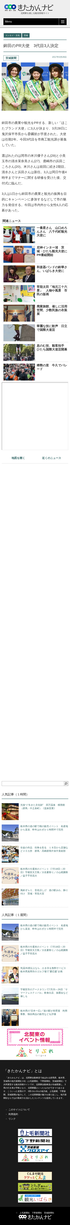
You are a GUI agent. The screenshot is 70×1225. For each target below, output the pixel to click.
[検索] (66, 783)
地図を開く (18, 458)
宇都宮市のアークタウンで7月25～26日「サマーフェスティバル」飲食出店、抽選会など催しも (44, 993)
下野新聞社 (37, 1213)
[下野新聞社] (35, 1143)
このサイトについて (19, 1109)
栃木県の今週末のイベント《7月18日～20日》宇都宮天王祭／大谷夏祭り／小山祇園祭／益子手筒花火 (44, 872)
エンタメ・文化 (12, 35)
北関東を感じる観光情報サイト (35, 13)
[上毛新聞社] (35, 1135)
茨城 (26, 35)
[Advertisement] (35, 616)
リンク (12, 1118)
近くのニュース (51, 458)
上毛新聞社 (25, 1213)
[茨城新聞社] (35, 1151)
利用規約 (13, 1114)
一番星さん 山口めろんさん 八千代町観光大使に (52, 231)
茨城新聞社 (49, 1213)
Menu (8, 21)
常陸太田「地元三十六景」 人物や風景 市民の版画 (52, 290)
